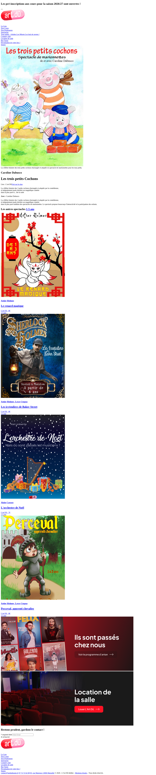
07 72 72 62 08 (24, 773)
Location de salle (7, 38)
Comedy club (6, 36)
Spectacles (4, 32)
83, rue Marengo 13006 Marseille (42, 773)
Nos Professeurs (7, 30)
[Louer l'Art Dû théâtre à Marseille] (67, 725)
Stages (3, 45)
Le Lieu (4, 26)
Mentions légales (81, 773)
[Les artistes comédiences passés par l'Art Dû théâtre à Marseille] (67, 670)
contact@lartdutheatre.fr (9, 773)
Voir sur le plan (17, 184)
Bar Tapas (4, 41)
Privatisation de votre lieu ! (10, 43)
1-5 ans (30, 209)
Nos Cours (5, 28)
